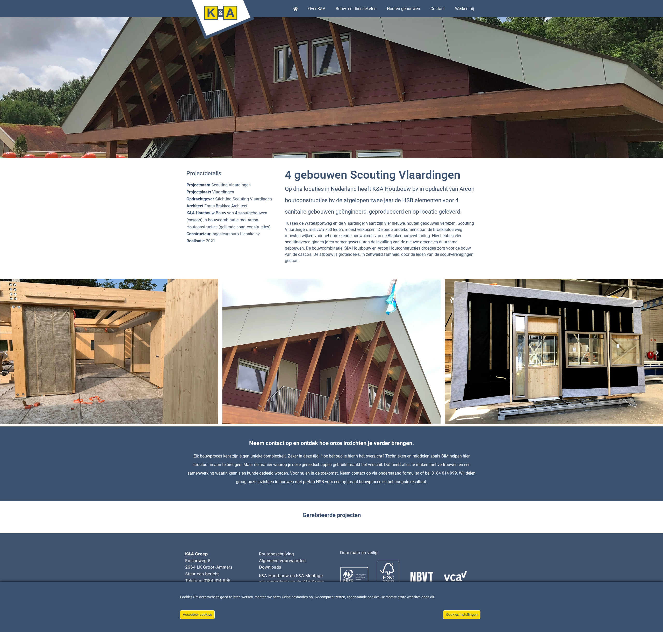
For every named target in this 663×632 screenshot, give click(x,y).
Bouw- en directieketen (356, 8)
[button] (6, 353)
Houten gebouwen (403, 8)
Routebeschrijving (276, 553)
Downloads (270, 567)
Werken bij (464, 8)
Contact (437, 8)
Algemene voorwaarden (282, 560)
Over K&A (316, 8)
